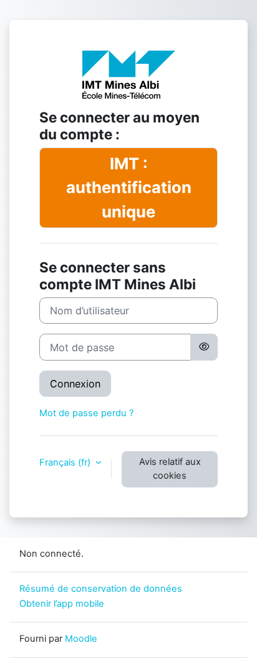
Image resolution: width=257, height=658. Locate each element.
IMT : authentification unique (129, 187)
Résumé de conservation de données (100, 588)
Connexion (75, 383)
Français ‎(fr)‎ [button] (66, 462)
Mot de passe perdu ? (86, 413)
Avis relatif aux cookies (170, 468)
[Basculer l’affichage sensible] (204, 347)
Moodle (81, 638)
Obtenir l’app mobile (61, 603)
